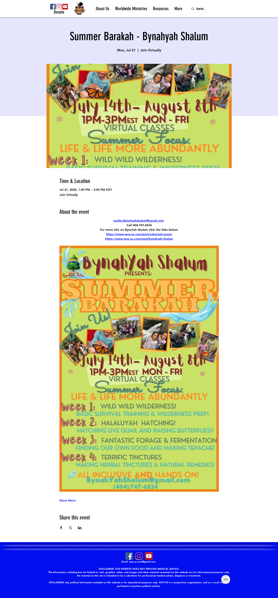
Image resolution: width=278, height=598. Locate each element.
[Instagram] (59, 6)
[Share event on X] (70, 527)
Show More (67, 500)
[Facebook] (53, 6)
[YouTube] (65, 6)
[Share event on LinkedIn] (80, 527)
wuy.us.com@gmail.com (142, 561)
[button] (102, 9)
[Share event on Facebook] (61, 527)
